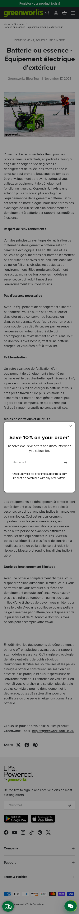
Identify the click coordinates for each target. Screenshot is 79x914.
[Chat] (70, 906)
